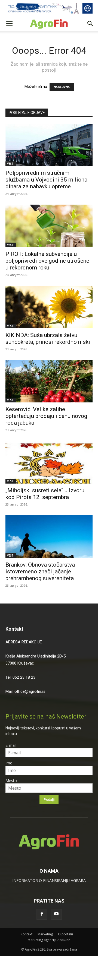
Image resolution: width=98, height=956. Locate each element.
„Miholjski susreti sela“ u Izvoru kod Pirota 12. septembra (44, 493)
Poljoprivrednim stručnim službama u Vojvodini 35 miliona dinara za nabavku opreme (46, 180)
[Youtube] (56, 914)
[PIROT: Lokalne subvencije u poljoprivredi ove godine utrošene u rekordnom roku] (49, 226)
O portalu (65, 934)
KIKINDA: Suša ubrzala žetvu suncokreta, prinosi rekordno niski (48, 338)
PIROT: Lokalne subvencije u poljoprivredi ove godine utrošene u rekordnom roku (47, 261)
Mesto (11, 780)
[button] (9, 23)
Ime (8, 763)
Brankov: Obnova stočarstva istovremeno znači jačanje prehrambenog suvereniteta (40, 571)
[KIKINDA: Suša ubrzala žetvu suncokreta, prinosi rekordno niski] (49, 307)
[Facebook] (41, 914)
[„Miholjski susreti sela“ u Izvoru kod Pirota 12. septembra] (49, 462)
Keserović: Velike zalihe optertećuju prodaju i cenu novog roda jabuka (46, 416)
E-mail (10, 745)
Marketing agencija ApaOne (49, 940)
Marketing (45, 934)
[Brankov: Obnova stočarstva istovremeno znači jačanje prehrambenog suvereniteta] (49, 536)
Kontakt (14, 629)
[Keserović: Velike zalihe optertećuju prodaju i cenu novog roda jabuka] (49, 381)
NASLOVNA (62, 87)
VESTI (10, 164)
